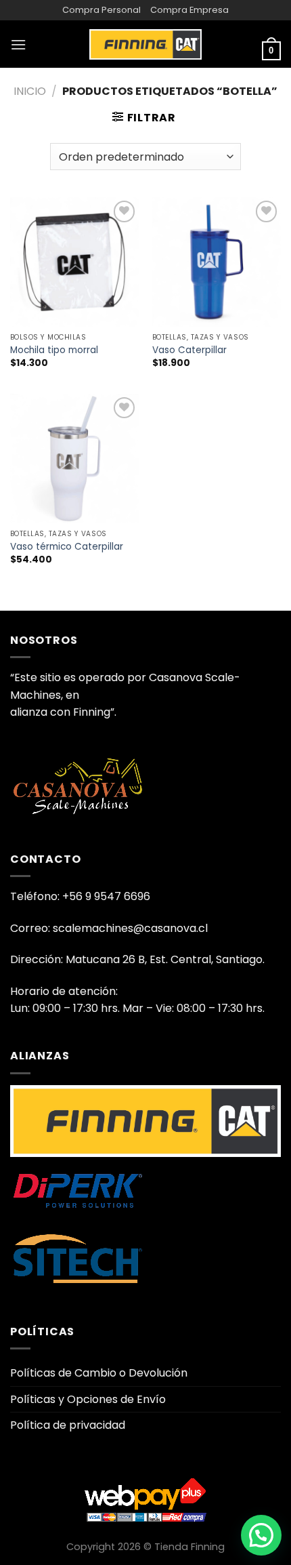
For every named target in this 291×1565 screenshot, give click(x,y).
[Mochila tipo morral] (74, 261)
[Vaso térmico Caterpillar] (74, 458)
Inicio (30, 91)
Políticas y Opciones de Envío (88, 1399)
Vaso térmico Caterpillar (66, 547)
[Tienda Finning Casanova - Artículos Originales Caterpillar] (145, 44)
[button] (261, 1535)
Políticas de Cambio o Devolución (98, 1373)
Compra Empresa (189, 10)
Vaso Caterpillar (189, 350)
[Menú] (18, 44)
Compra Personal (101, 10)
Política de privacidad (67, 1425)
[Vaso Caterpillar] (216, 261)
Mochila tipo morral (54, 350)
